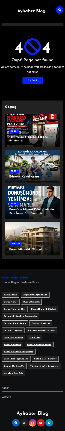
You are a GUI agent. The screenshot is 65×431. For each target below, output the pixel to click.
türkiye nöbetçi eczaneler (44, 366)
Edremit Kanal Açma (24, 176)
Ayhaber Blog (31, 11)
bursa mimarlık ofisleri (43, 309)
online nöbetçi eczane (16, 359)
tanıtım (15, 243)
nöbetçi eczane (12, 344)
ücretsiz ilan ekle (13, 373)
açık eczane (10, 295)
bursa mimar (11, 302)
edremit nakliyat (41, 323)
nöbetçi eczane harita (39, 344)
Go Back (32, 80)
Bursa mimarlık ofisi (14, 309)
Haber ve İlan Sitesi (15, 277)
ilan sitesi (34, 337)
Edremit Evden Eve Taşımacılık (20, 316)
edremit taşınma (13, 330)
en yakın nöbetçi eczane (41, 330)
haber (14, 131)
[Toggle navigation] (4, 10)
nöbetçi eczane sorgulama (18, 352)
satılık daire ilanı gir (45, 359)
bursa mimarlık (31, 302)
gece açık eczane (13, 337)
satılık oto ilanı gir (14, 366)
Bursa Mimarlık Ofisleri (25, 249)
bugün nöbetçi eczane (35, 295)
